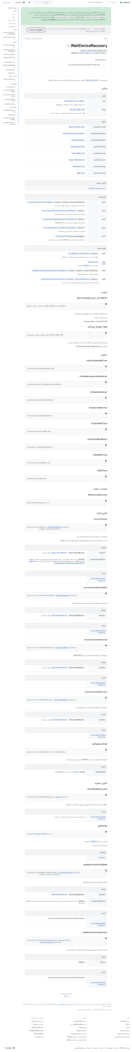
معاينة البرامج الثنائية (125, 1030)
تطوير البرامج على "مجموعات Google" (76, 1037)
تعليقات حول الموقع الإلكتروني (82, 1048)
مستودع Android (125, 1021)
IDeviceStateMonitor (46, 202)
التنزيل (128, 1027)
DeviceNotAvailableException (98, 579)
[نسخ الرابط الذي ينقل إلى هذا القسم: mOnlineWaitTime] (89, 423)
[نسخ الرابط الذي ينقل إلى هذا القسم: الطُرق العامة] (95, 513)
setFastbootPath (62, 236)
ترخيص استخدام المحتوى (64, 1004)
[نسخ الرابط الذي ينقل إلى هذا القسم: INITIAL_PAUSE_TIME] (86, 327)
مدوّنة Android (82, 1027)
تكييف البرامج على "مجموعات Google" (76, 1040)
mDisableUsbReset (78, 140)
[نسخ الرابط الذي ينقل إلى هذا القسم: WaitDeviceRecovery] (86, 495)
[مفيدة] (29, 38)
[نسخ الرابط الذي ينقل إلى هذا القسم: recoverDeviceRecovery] (83, 692)
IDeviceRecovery (86, 53)
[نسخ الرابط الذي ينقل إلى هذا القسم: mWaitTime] (95, 471)
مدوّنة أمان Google (81, 1030)
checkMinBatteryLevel (76, 253)
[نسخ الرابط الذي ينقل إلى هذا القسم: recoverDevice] (92, 519)
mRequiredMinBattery (77, 160)
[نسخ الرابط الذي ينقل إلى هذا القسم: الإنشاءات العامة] (92, 489)
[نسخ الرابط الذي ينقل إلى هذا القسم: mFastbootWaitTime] (87, 408)
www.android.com (37, 1027)
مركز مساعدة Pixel (38, 1024)
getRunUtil (92, 262)
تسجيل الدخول (6, 2)
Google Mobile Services (36, 1030)
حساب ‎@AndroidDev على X (78, 1024)
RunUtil (86, 265)
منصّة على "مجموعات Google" (78, 1034)
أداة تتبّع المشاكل (39, 1037)
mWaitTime (81, 173)
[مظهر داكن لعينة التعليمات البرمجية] (106, 304)
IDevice (88, 253)
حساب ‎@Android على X (79, 1021)
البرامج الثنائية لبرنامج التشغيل (122, 1037)
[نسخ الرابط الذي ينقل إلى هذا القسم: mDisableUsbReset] (88, 392)
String (75, 772)
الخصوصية (95, 1048)
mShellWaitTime (79, 166)
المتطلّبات (127, 1024)
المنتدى (116, 1048)
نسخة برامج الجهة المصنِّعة (123, 1034)
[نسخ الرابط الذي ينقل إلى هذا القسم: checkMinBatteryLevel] (85, 789)
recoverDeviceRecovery (52, 228)
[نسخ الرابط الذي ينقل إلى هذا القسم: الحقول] (99, 355)
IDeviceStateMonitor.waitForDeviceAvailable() (57, 562)
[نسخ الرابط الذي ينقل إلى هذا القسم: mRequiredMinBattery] (85, 439)
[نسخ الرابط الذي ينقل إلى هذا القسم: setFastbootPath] (90, 744)
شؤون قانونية (109, 1048)
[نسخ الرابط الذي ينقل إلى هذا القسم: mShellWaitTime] (91, 455)
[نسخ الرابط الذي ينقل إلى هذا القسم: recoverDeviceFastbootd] (82, 640)
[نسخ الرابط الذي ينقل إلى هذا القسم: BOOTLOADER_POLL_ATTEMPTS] (75, 298)
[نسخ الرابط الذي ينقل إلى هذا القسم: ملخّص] (99, 88)
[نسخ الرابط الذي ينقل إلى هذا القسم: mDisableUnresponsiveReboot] (78, 376)
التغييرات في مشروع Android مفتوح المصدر (54, 19)
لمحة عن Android (125, 1048)
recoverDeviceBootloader (51, 211)
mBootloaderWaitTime (77, 127)
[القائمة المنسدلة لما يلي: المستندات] (107, 2)
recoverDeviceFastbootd (52, 219)
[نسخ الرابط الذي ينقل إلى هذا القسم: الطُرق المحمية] (93, 783)
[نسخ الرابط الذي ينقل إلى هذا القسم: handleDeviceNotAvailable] (81, 865)
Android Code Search (95, 2)
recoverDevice (32, 202)
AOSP (105, 38)
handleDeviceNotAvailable (42, 271)
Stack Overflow (38, 1034)
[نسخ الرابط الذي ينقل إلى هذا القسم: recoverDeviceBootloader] (81, 588)
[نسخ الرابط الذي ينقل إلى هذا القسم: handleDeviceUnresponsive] (81, 932)
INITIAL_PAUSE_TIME (77, 110)
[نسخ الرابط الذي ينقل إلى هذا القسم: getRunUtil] (96, 826)
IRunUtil (104, 263)
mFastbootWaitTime (78, 147)
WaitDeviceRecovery (96, 188)
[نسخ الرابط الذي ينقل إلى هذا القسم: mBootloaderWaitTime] (85, 361)
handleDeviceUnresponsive (51, 279)
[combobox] (42, 2)
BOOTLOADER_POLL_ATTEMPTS (75, 101)
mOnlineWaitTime (78, 153)
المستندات (112, 2)
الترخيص (101, 1048)
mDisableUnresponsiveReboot (74, 133)
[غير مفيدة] (26, 38)
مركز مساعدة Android (37, 1021)
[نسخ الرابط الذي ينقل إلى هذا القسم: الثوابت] (99, 292)
